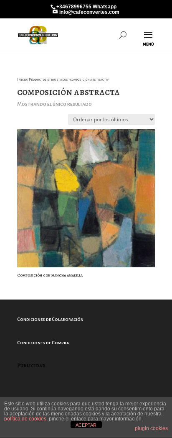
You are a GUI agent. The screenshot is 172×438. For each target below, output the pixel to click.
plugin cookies (151, 428)
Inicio (22, 80)
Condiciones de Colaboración (50, 319)
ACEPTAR (86, 425)
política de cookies (25, 419)
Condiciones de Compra (43, 342)
